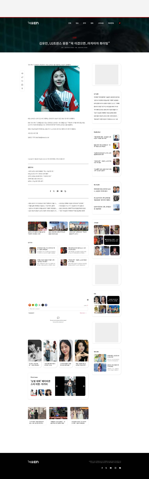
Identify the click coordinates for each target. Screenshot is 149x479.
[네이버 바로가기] (120, 468)
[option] (70, 386)
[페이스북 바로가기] (102, 468)
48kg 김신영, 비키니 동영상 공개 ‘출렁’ (38, 174)
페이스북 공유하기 (50, 191)
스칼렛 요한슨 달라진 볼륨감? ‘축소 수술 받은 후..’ (41, 171)
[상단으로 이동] (22, 88)
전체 (69, 23)
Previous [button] (56, 386)
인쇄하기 (22, 85)
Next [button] (84, 386)
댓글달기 (22, 81)
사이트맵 (116, 461)
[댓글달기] (22, 81)
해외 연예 (96, 352)
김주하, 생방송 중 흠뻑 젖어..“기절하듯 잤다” (39, 176)
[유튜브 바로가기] (111, 468)
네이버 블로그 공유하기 (61, 191)
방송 (77, 23)
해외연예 (111, 23)
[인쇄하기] (22, 85)
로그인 (120, 461)
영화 (92, 23)
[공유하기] (22, 77)
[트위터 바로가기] (106, 468)
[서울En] (33, 23)
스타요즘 (101, 23)
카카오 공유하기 (58, 191)
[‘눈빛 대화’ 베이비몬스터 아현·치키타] (70, 386)
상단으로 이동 (22, 88)
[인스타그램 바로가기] (115, 468)
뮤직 (84, 23)
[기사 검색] (118, 23)
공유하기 (22, 77)
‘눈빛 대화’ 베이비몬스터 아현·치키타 (40, 382)
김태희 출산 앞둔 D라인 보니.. (35, 179)
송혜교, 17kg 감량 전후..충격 (35, 181)
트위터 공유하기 (54, 191)
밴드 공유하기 (65, 191)
